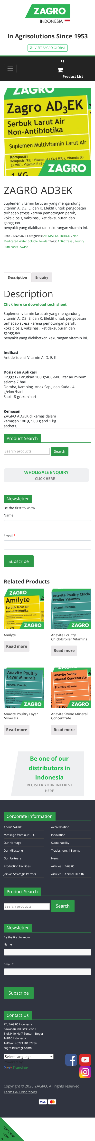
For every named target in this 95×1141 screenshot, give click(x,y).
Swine (24, 247)
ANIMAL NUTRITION (56, 236)
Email (10, 535)
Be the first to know (19, 507)
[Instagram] (85, 1071)
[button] (74, 61)
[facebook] (71, 1059)
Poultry (79, 241)
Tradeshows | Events (65, 850)
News (55, 858)
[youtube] (85, 1059)
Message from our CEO (19, 835)
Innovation (58, 835)
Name (8, 515)
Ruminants (11, 247)
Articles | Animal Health (67, 874)
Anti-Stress (64, 241)
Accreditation (60, 827)
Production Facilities (17, 866)
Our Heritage (12, 843)
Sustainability (60, 843)
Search (59, 451)
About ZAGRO (13, 827)
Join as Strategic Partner (20, 874)
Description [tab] (17, 277)
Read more (16, 646)
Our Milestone (13, 850)
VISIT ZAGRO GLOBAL (49, 48)
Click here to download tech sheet (35, 304)
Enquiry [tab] (41, 277)
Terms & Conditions (20, 1091)
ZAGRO (41, 1086)
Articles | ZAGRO (62, 866)
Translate (20, 1067)
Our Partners (12, 858)
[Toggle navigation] (10, 68)
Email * (9, 964)
